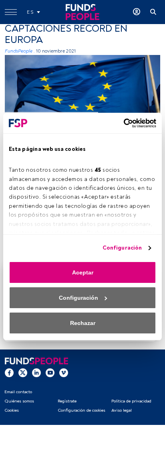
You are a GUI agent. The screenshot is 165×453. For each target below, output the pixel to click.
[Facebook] (9, 372)
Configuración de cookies (81, 410)
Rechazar (82, 323)
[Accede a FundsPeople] (136, 12)
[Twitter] (22, 372)
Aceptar (82, 272)
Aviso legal (121, 410)
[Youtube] (50, 372)
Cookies (11, 410)
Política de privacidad (131, 401)
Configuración (122, 247)
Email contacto (18, 391)
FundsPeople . (20, 51)
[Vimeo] (63, 372)
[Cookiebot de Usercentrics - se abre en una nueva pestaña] (121, 123)
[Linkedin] (36, 372)
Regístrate (67, 401)
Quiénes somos (19, 401)
